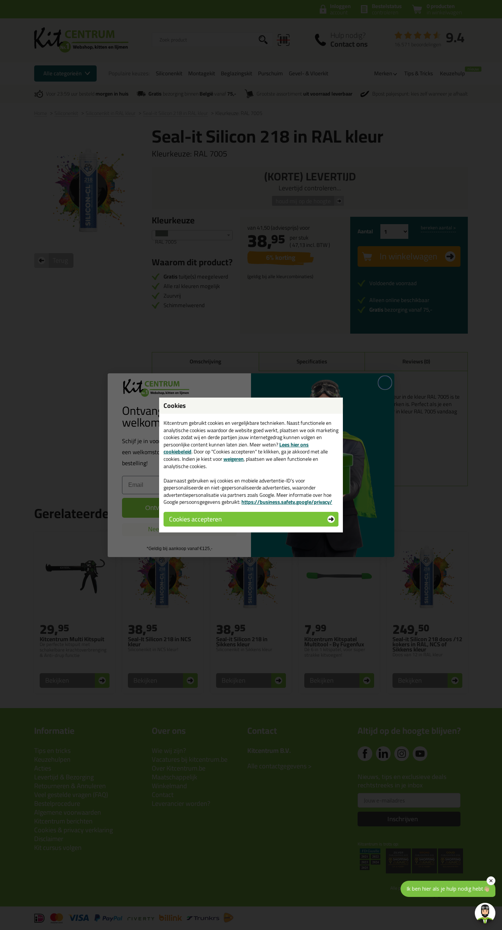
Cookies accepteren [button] (195, 519)
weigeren (233, 459)
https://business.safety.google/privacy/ (286, 502)
